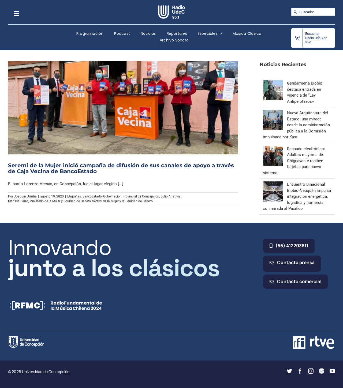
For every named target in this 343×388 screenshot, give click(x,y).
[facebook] (300, 371)
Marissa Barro (18, 201)
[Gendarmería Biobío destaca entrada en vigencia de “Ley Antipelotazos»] (273, 83)
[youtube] (332, 371)
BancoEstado (92, 196)
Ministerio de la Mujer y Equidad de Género (60, 201)
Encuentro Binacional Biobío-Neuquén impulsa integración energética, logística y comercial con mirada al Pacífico (297, 196)
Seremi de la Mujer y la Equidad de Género (122, 201)
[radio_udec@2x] (171, 7)
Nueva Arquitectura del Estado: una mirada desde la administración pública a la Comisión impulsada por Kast (296, 125)
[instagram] (311, 371)
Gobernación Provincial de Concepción (131, 196)
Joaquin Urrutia (25, 196)
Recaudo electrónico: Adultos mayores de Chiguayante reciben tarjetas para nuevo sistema (294, 160)
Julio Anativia (171, 196)
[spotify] (321, 371)
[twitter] (289, 371)
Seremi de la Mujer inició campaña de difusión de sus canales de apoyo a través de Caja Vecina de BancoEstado (121, 168)
